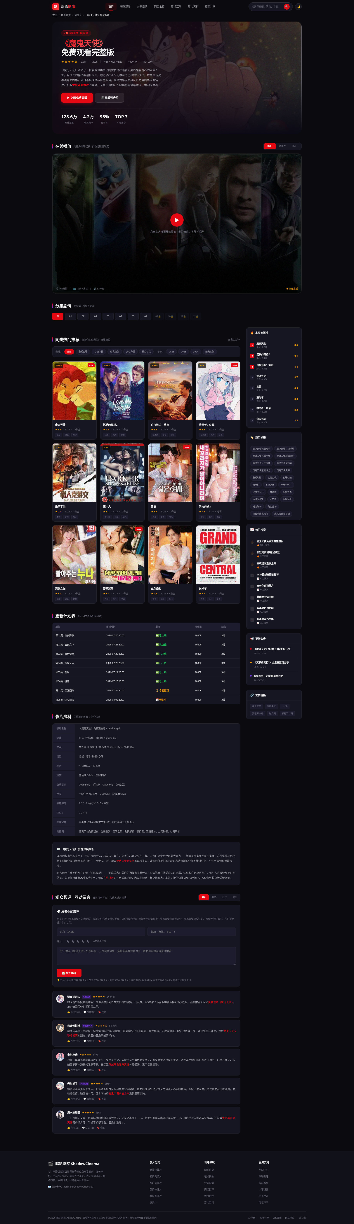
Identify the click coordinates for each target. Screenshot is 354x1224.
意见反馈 (263, 1195)
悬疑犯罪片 (156, 1169)
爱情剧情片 (156, 1176)
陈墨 (81, 737)
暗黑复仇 (114, 351)
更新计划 (210, 6)
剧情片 (78, 15)
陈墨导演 (287, 492)
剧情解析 (257, 506)
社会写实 (146, 351)
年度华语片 (286, 484)
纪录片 (153, 1202)
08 (145, 316)
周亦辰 (102, 747)
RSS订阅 (302, 1217)
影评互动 (176, 6)
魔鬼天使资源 (283, 470)
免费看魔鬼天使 (260, 513)
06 (120, 316)
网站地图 (289, 1217)
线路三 (295, 146)
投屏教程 (263, 1182)
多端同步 (287, 499)
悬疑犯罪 (83, 351)
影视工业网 (287, 713)
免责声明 (264, 1217)
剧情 (94, 756)
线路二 (282, 146)
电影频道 (66, 15)
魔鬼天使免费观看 (261, 448)
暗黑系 (256, 484)
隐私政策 (277, 1217)
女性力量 (130, 351)
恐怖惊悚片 (156, 1189)
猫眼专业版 (257, 713)
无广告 (273, 499)
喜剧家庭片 (156, 1195)
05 (108, 316)
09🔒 (158, 316)
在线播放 (209, 1176)
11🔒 (183, 316)
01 (58, 316)
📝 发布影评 (69, 973)
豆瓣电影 (271, 706)
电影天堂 (256, 706)
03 (83, 316)
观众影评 (209, 1195)
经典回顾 (209, 351)
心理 (100, 756)
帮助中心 (263, 1169)
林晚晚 (82, 747)
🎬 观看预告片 (109, 97)
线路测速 (263, 1176)
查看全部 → (234, 339)
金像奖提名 (258, 492)
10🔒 (170, 316)
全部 (69, 351)
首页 (111, 6)
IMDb (284, 706)
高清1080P (258, 499)
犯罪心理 (287, 477)
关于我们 (252, 1217)
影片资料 (193, 6)
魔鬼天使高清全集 (261, 456)
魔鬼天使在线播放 (285, 448)
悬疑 (81, 756)
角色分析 (272, 506)
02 (70, 316)
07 (133, 316)
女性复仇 (272, 477)
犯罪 (88, 756)
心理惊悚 (98, 351)
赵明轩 (120, 747)
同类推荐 (159, 6)
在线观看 (125, 6)
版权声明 (263, 1202)
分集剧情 (142, 6)
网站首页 (209, 1169)
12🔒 (196, 316)
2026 (171, 351)
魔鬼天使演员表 (284, 463)
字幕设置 (263, 1189)
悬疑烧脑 (257, 477)
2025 (183, 351)
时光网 (272, 713)
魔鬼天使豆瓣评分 (261, 470)
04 (95, 316)
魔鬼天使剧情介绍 (285, 456)
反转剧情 (270, 484)
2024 (195, 351)
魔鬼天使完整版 (282, 513)
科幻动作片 (156, 1182)
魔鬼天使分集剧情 (261, 463)
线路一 (270, 146)
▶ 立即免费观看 (77, 97)
